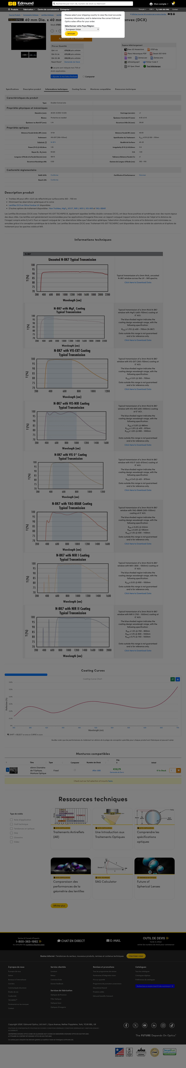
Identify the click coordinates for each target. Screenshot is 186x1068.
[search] (92, 3)
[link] (174, 2)
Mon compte (160, 4)
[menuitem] (17, 9)
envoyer (71, 33)
